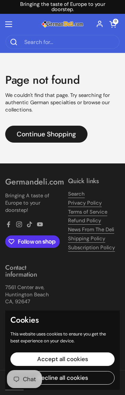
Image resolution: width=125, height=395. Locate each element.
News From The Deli (91, 229)
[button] (113, 24)
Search (76, 193)
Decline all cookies (62, 377)
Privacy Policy (85, 202)
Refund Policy (84, 220)
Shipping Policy (86, 238)
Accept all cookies (62, 359)
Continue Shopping (46, 134)
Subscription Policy (91, 247)
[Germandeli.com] (62, 24)
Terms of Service (87, 211)
